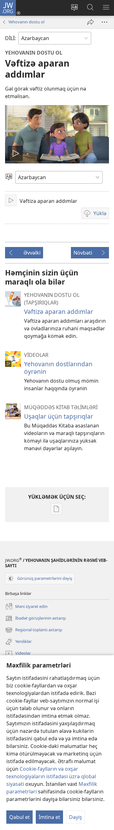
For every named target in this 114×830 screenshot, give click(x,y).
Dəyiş (75, 817)
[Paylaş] (90, 22)
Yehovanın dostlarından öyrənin (58, 368)
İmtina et (49, 817)
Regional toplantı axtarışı (33, 630)
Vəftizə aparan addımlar (58, 311)
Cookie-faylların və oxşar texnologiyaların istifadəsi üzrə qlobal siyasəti (51, 776)
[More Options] (104, 22)
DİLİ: (10, 38)
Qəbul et (19, 817)
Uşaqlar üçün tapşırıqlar (58, 416)
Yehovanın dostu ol (26, 22)
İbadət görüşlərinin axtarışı (35, 618)
